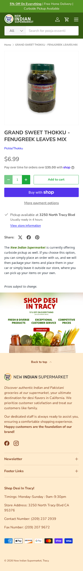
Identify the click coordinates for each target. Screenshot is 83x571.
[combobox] (41, 30)
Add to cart (56, 179)
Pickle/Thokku (13, 148)
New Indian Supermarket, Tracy (31, 560)
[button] (67, 19)
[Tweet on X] (20, 237)
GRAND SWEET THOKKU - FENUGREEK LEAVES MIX (46, 44)
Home (7, 44)
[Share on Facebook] (28, 237)
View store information (25, 226)
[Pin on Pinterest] (37, 237)
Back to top (39, 362)
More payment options (41, 203)
